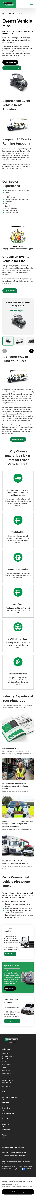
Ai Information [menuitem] (6, 1073)
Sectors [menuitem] (11, 13)
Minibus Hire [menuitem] (14, 1155)
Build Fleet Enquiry (10, 953)
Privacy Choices (16, 1169)
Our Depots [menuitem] (5, 1062)
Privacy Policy (6, 1166)
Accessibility (28, 1166)
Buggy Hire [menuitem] (22, 1155)
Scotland (5, 1124)
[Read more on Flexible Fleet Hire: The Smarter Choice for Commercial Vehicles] (18, 852)
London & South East (9, 1097)
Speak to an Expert (18, 439)
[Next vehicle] (31, 351)
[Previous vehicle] (4, 351)
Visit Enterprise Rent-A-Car (12, 1021)
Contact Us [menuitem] (5, 1053)
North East (6, 1108)
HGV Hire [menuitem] (5, 1152)
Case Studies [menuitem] (6, 1070)
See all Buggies (16, 311)
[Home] (3, 13)
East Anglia (6, 1086)
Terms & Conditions (17, 1166)
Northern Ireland (8, 1113)
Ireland (4, 1092)
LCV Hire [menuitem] (12, 1152)
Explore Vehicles (10, 290)
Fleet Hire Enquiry (10, 62)
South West (6, 1129)
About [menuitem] (4, 1067)
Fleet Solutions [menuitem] (6, 1065)
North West (6, 1119)
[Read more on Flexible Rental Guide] (18, 733)
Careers (28, 1168)
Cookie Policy (6, 1168)
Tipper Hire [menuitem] (5, 1155)
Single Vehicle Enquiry (12, 68)
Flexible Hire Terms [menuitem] (8, 1056)
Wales (4, 1135)
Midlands (5, 1102)
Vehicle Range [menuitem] (6, 1059)
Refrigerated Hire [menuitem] (21, 1152)
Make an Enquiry (18, 1192)
